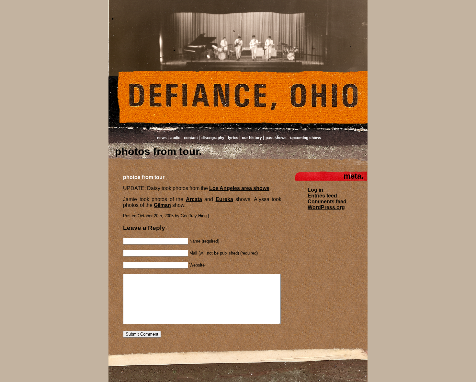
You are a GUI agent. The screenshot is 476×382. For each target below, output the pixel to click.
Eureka (224, 199)
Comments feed (327, 201)
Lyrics (233, 138)
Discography (212, 138)
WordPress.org (326, 207)
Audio (175, 138)
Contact (191, 138)
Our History (252, 138)
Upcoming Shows (305, 138)
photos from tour (143, 177)
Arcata (194, 199)
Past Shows (276, 138)
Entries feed (322, 195)
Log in (315, 190)
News (162, 138)
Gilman (162, 205)
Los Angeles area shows (239, 188)
